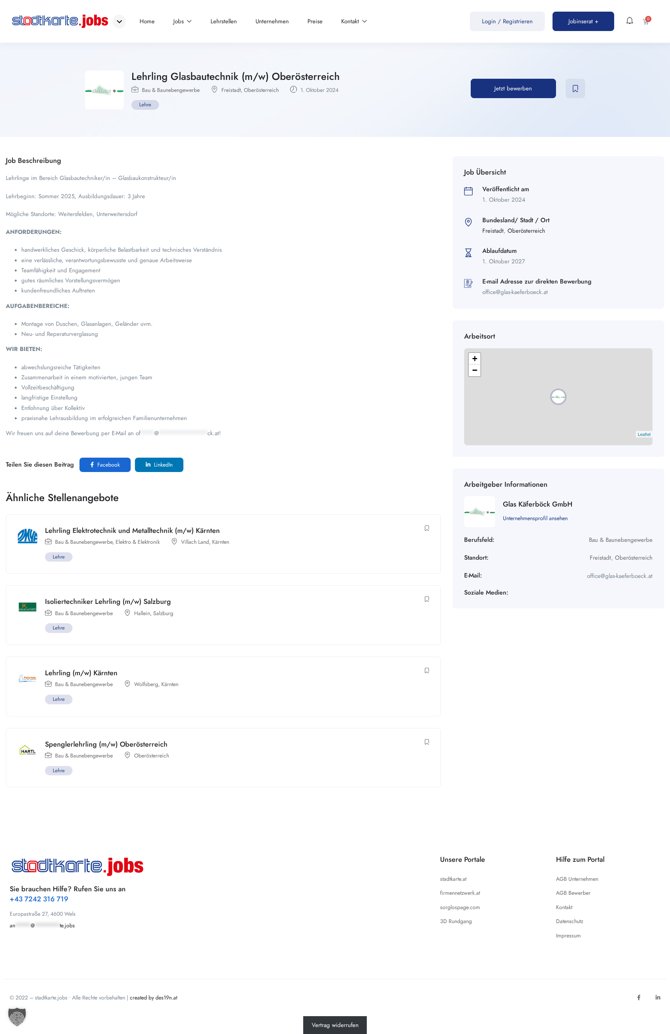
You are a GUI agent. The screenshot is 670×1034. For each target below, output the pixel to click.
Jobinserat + (583, 21)
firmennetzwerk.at (460, 893)
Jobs (179, 21)
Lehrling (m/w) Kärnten (81, 673)
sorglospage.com (460, 907)
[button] (17, 1017)
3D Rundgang (456, 921)
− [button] (474, 370)
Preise (315, 21)
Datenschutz (569, 921)
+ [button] (474, 358)
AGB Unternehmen (577, 879)
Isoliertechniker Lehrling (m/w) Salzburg (108, 602)
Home (147, 21)
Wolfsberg (146, 684)
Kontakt (351, 21)
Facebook (108, 465)
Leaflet (644, 434)
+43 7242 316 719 (39, 899)
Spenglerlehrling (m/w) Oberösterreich (106, 744)
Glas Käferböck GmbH (537, 504)
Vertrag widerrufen (335, 1025)
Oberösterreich (261, 90)
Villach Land (195, 542)
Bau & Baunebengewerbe (171, 90)
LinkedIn (162, 465)
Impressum (568, 935)
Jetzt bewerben (513, 88)
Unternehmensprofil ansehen (535, 518)
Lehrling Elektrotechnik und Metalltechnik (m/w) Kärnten (132, 531)
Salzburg (163, 613)
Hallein (142, 613)
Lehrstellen (224, 21)
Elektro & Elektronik (138, 542)
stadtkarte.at (453, 879)
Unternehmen (272, 21)
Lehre (145, 104)
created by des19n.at (153, 997)
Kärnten (220, 542)
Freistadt (231, 90)
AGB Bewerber (573, 893)
